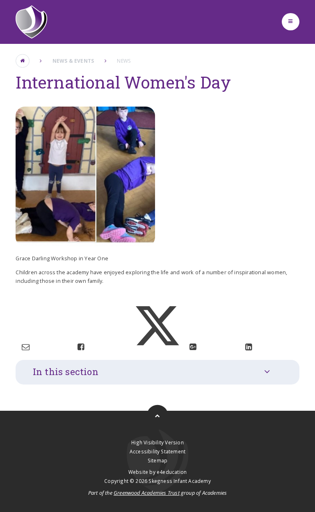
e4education (172, 472)
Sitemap (157, 460)
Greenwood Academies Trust (147, 492)
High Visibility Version (157, 442)
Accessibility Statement (157, 451)
